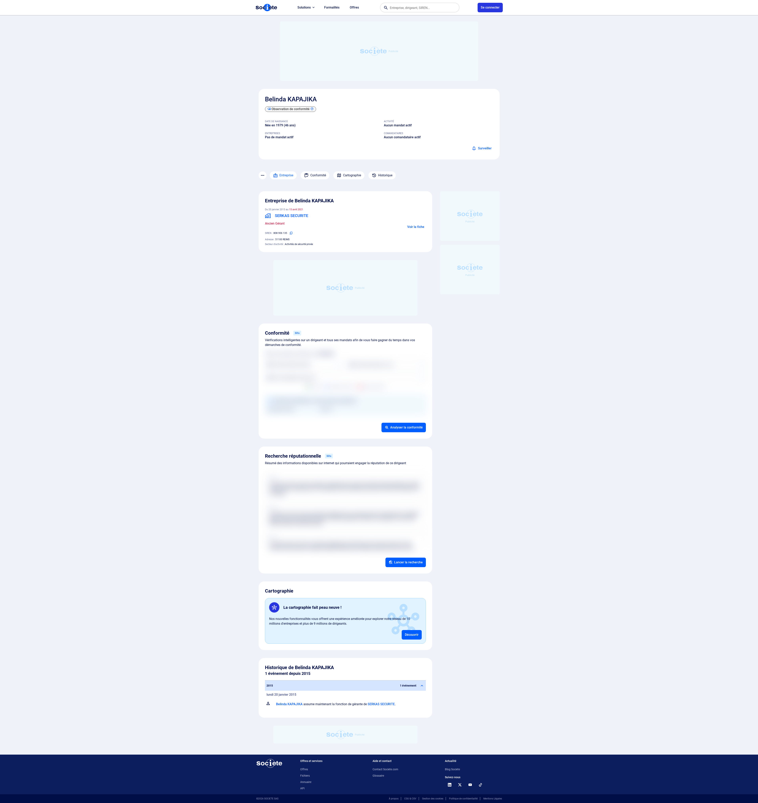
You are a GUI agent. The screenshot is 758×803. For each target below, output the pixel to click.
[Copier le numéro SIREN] (291, 233)
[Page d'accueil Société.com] (266, 8)
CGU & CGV (410, 798)
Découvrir (412, 635)
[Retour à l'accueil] (269, 763)
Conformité (318, 175)
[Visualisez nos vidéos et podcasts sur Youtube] (470, 785)
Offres (354, 7)
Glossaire (378, 775)
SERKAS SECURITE (381, 704)
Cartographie (352, 175)
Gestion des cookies (432, 798)
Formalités (331, 7)
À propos (394, 798)
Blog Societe (452, 769)
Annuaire (305, 782)
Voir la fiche (415, 227)
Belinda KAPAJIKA (289, 704)
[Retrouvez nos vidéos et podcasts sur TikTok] (480, 785)
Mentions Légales (492, 798)
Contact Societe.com (385, 769)
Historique (385, 175)
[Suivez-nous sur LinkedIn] (449, 785)
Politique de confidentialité (463, 798)
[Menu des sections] (263, 175)
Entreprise (286, 175)
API (302, 788)
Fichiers (305, 775)
